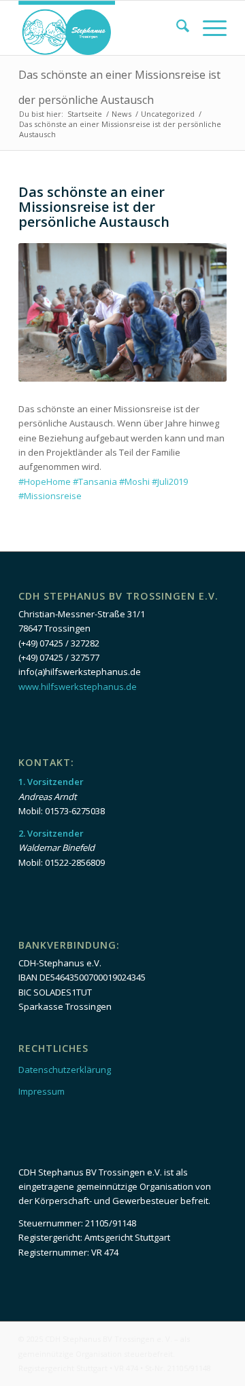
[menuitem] (176, 28)
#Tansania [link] (95, 481)
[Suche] (176, 28)
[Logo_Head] (101, 28)
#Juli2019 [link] (170, 481)
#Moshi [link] (134, 481)
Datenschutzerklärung (64, 1069)
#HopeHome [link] (44, 481)
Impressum (41, 1091)
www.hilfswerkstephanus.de (77, 686)
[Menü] (208, 28)
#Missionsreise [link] (50, 496)
